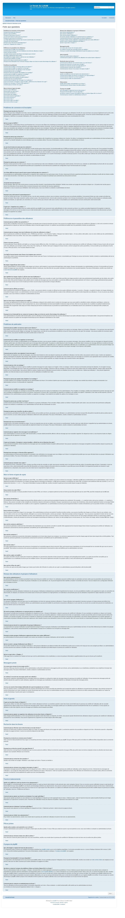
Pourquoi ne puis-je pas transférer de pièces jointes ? (16, 77)
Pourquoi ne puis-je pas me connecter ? (13, 38)
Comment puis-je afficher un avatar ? (12, 58)
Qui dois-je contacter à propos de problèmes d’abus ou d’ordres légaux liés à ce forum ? (81, 93)
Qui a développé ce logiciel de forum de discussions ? (72, 90)
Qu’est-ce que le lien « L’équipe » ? (68, 42)
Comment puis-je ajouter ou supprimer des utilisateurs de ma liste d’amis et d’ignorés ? (80, 57)
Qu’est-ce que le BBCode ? (10, 89)
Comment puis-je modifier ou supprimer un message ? (16, 68)
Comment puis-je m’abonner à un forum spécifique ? (72, 76)
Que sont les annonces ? (10, 97)
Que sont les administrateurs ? (67, 32)
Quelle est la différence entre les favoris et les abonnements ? (74, 74)
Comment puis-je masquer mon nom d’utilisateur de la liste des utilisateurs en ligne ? (23, 50)
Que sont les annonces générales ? (12, 95)
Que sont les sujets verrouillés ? (11, 100)
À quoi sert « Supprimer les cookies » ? (13, 44)
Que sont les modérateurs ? (66, 33)
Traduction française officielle (56, 902)
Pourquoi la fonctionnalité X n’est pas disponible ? (71, 91)
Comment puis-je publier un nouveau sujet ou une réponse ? (18, 66)
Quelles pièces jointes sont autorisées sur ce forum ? (72, 83)
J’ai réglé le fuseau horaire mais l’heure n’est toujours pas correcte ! (20, 54)
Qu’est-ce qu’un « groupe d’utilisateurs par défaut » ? (72, 41)
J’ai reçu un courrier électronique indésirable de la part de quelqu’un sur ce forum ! (79, 50)
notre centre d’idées (97, 859)
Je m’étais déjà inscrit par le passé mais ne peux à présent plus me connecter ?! (23, 39)
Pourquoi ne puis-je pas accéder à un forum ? (14, 75)
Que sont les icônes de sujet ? (11, 101)
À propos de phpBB (60, 851)
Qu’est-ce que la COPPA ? (10, 33)
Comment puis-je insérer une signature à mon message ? (17, 69)
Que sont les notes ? (9, 98)
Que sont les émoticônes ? (10, 92)
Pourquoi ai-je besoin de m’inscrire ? (12, 32)
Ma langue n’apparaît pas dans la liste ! (13, 55)
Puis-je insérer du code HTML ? (11, 91)
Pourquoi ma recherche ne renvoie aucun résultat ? (72, 64)
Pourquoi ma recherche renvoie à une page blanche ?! (73, 65)
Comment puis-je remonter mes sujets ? (13, 84)
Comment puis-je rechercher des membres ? (70, 67)
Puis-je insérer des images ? (10, 94)
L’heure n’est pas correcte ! (10, 52)
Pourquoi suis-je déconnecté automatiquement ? (15, 42)
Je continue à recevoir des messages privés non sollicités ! (74, 49)
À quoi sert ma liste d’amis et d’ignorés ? (69, 56)
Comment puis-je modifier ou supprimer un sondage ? (16, 74)
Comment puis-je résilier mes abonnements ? (70, 78)
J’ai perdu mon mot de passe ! (11, 41)
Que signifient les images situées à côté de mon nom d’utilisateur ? (19, 57)
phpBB (54, 900)
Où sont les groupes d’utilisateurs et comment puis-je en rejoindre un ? (76, 36)
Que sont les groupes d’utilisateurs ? (68, 35)
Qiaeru (66, 902)
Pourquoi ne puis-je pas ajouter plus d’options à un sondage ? (18, 72)
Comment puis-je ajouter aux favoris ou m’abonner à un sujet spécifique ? (77, 75)
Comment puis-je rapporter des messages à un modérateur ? (18, 80)
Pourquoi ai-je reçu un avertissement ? (13, 78)
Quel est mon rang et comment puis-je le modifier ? (16, 60)
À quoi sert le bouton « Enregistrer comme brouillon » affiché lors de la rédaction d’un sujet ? (25, 81)
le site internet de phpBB (10, 269)
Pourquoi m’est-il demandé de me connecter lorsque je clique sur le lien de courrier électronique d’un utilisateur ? (30, 61)
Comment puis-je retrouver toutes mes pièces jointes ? (73, 85)
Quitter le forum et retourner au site (12, 23)
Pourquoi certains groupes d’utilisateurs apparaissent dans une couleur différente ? (79, 39)
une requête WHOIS (47, 871)
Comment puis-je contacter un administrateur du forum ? (73, 94)
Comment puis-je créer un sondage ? (12, 71)
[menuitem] (13, 18)
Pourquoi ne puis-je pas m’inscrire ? (12, 35)
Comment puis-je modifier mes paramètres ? (14, 49)
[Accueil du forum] (16, 9)
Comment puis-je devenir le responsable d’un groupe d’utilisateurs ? (76, 38)
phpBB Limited (46, 849)
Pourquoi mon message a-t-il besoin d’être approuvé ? (16, 83)
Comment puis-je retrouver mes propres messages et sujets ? (75, 68)
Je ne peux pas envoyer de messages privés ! (71, 47)
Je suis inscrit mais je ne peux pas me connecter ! (15, 36)
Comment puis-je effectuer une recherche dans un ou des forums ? (76, 62)
